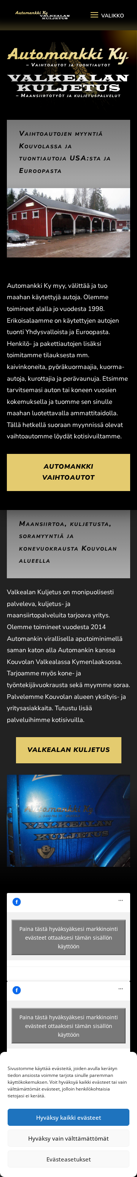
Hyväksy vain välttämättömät (68, 1138)
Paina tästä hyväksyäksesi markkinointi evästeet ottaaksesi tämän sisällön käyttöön (68, 937)
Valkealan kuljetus (68, 749)
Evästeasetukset (68, 1159)
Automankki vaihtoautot (68, 472)
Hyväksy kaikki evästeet (68, 1117)
